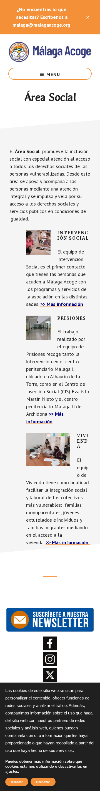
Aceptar (17, 782)
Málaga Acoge (50, 51)
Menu (53, 74)
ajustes (11, 771)
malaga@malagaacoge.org (41, 25)
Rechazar (43, 782)
